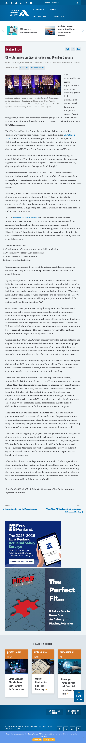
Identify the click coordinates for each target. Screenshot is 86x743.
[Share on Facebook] (73, 49)
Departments (39, 16)
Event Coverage (37, 68)
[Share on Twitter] (67, 49)
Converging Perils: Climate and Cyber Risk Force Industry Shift (68, 686)
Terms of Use (20, 729)
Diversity (24, 68)
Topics (53, 9)
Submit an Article (54, 711)
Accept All (37, 740)
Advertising (60, 16)
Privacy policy (49, 740)
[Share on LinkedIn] (78, 49)
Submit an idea (73, 711)
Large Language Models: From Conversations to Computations (16, 684)
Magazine (37, 9)
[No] (83, 737)
